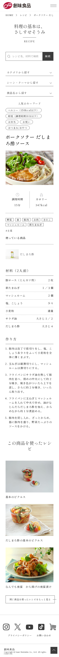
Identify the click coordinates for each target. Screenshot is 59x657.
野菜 (9, 219)
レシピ (23, 15)
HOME (9, 15)
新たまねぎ (35, 224)
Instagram (6, 627)
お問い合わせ (44, 635)
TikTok (41, 627)
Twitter (17, 627)
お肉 (36, 219)
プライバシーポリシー (20, 635)
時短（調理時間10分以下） (23, 116)
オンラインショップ (52, 627)
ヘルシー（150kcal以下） (23, 110)
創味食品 (17, 5)
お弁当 (12, 122)
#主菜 (9, 230)
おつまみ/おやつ (17, 127)
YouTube (29, 627)
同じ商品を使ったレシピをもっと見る (30, 599)
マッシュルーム (16, 224)
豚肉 (26, 219)
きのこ (47, 219)
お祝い (26, 122)
